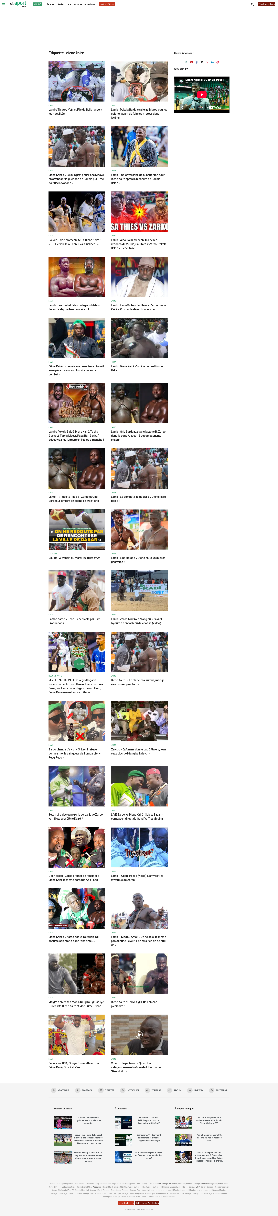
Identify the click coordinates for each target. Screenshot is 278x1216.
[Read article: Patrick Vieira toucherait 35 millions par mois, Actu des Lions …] (183, 1140)
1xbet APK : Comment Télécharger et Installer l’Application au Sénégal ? (148, 1120)
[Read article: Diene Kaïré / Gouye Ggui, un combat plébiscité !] (139, 973)
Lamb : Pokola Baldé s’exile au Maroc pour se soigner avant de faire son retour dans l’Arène (139, 113)
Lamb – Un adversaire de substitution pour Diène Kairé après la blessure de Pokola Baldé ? (138, 179)
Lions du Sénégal (193, 1184)
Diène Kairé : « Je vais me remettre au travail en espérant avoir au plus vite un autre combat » (76, 370)
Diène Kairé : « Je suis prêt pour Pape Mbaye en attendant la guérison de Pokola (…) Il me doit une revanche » (76, 179)
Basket (60, 4)
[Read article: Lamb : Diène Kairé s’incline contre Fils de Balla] (139, 338)
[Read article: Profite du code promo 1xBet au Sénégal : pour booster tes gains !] (123, 1157)
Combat (78, 4)
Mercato (181, 1184)
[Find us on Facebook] (197, 62)
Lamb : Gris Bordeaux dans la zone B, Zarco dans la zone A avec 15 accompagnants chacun (138, 435)
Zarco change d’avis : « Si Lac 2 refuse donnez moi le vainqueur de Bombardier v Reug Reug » (74, 753)
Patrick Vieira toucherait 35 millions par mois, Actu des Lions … (209, 1138)
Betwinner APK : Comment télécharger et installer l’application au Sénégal (149, 1138)
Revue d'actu (55, 676)
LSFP (198, 1187)
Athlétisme (89, 4)
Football (51, 4)
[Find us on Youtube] (191, 62)
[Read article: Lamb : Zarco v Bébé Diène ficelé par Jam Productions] (77, 590)
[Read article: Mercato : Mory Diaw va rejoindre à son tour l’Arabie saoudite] (63, 1122)
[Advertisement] (139, 27)
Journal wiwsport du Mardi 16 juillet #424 (74, 558)
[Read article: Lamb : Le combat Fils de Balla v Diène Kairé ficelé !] (139, 468)
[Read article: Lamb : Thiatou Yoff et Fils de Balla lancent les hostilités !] (77, 81)
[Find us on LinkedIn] (212, 62)
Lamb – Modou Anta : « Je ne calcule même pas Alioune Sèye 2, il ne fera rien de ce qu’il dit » (138, 941)
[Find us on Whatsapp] (186, 62)
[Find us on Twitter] (202, 62)
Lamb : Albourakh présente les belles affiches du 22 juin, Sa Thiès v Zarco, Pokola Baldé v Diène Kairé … (139, 244)
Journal (53, 553)
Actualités (97, 1187)
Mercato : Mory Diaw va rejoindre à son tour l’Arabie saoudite (88, 1120)
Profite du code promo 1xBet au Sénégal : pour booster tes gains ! (148, 1155)
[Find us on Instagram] (207, 62)
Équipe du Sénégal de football (165, 1184)
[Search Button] (252, 4)
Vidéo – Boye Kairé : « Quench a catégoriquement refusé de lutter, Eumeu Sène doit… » (136, 1067)
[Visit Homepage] (18, 4)
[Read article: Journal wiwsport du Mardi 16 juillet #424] (77, 529)
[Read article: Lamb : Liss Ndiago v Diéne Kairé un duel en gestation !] (139, 529)
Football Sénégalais (209, 1184)
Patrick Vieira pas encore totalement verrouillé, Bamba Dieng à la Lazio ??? (209, 1120)
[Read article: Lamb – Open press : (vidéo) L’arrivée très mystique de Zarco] (139, 847)
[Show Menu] (3, 4)
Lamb (69, 4)
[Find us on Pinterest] (217, 62)
